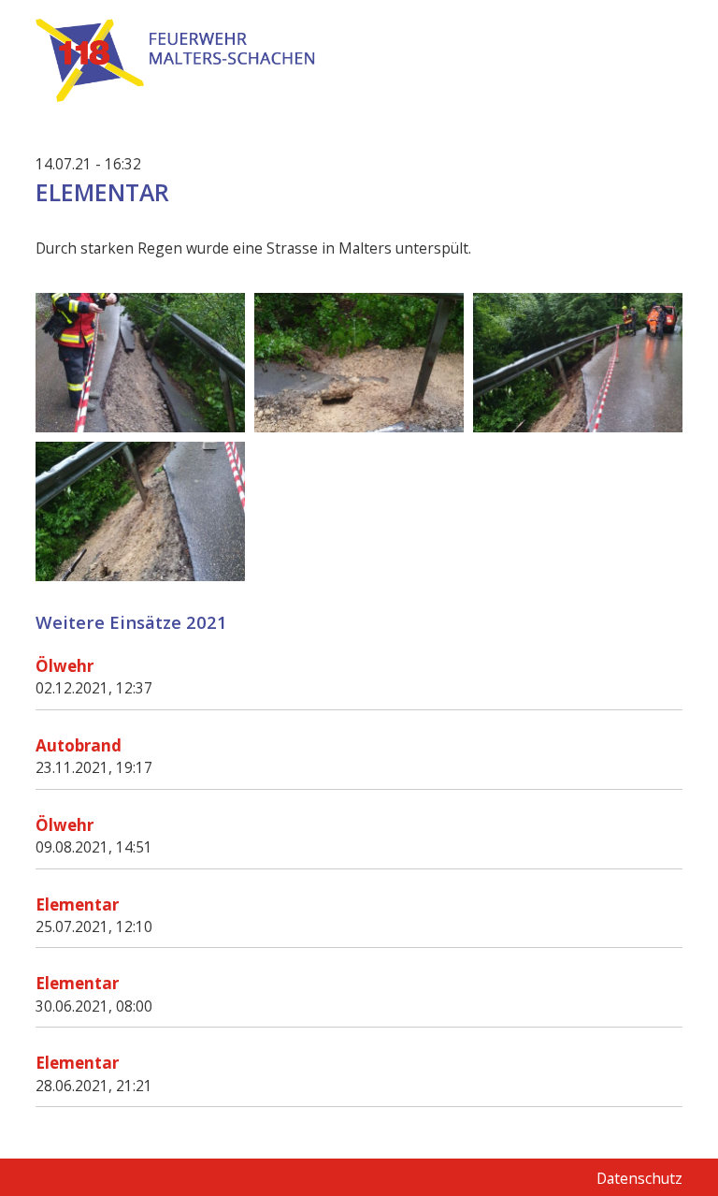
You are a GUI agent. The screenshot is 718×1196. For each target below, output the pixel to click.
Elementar (77, 904)
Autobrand (79, 745)
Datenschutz (639, 1178)
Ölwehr (64, 666)
